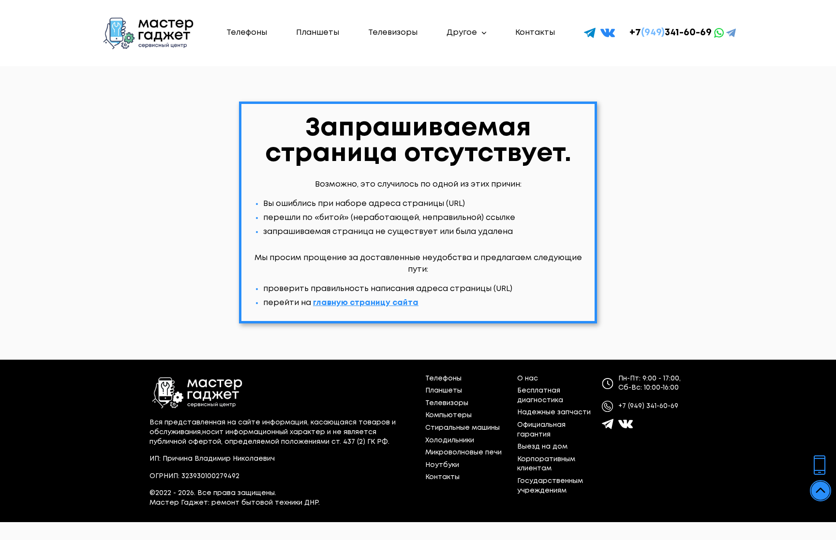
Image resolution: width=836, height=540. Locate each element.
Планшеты (317, 32)
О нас (527, 378)
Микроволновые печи (463, 452)
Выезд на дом (542, 447)
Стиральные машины (462, 428)
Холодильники (449, 440)
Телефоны (246, 32)
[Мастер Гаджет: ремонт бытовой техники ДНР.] (149, 33)
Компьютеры (448, 415)
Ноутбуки (442, 465)
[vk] (607, 33)
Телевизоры (393, 32)
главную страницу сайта (365, 302)
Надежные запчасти (554, 412)
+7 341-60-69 (670, 32)
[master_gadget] (625, 424)
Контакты (535, 32)
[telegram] (590, 33)
